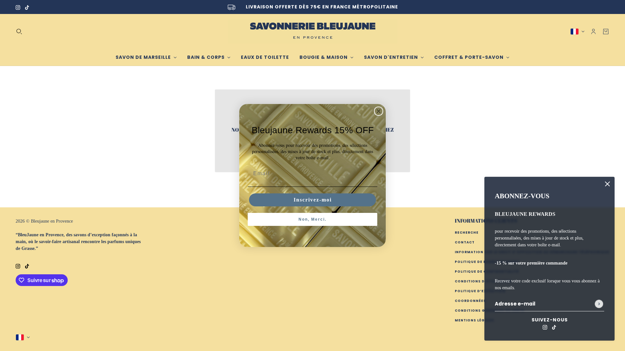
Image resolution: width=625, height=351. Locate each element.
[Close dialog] (378, 111)
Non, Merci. (312, 219)
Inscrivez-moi (313, 199)
